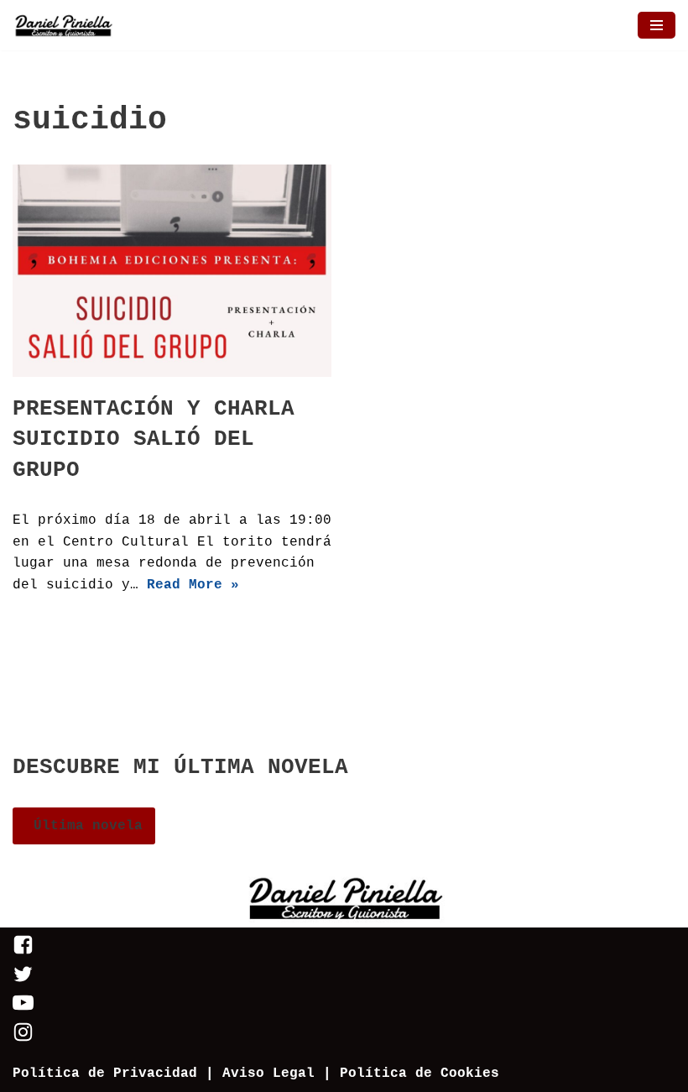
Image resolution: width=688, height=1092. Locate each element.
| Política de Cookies (411, 1073)
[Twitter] (23, 981)
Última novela (84, 825)
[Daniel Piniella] (63, 25)
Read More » (193, 585)
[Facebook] (23, 951)
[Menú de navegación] (656, 25)
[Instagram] (23, 1039)
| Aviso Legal (256, 1073)
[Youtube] (23, 1009)
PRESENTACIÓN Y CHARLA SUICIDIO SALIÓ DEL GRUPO (153, 439)
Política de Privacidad (105, 1073)
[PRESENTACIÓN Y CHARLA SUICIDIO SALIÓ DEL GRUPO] (172, 271)
